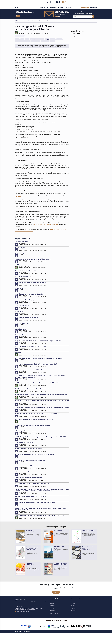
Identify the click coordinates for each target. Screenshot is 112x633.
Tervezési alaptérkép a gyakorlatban (88, 531)
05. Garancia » (20, 247)
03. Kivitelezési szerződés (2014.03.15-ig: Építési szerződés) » (33, 259)
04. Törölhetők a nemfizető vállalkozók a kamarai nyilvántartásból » (37, 364)
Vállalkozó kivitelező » (23, 305)
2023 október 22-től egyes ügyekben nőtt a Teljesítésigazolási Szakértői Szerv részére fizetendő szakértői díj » (41, 509)
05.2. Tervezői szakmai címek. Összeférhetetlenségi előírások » (35, 454)
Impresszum (73, 610)
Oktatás (72, 612)
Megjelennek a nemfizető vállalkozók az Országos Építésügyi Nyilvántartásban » (39, 358)
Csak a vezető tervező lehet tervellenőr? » (29, 448)
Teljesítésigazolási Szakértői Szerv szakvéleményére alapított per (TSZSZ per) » (39, 515)
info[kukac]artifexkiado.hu (22, 605)
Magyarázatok (53, 7)
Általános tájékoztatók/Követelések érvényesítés (46, 224)
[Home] (56, 2)
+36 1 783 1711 (20, 606)
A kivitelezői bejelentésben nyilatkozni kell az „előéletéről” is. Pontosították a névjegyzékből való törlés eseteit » (40, 376)
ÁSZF (72, 607)
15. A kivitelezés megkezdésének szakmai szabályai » (31, 346)
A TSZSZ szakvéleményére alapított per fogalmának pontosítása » (35, 502)
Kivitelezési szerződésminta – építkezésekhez (30, 532)
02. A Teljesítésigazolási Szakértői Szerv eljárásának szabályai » (34, 389)
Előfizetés (86, 7)
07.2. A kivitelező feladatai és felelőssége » (28, 466)
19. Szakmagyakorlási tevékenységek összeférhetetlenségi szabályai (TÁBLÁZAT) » (41, 437)
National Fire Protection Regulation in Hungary (60, 564)
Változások (68, 7)
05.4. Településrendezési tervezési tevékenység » (30, 460)
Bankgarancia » (21, 288)
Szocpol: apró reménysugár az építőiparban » (28, 477)
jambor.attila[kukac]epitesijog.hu (23, 611)
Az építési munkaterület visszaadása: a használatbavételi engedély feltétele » (38, 340)
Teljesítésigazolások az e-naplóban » (26, 431)
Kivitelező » (18, 352)
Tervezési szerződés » (21, 329)
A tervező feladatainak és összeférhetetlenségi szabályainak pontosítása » (37, 413)
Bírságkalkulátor (58, 530)
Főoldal (16, 20)
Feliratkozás (57, 16)
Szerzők (72, 605)
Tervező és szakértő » (21, 241)
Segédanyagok (52, 610)
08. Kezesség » (19, 253)
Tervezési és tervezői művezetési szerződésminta (87, 548)
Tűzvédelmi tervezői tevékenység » (27, 472)
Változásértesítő (74, 601)
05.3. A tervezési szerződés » (25, 265)
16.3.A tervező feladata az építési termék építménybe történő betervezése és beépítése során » (42, 401)
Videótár (51, 608)
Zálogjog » (19, 311)
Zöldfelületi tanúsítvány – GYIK (61, 547)
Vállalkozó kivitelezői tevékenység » (27, 317)
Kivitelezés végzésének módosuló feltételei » (29, 370)
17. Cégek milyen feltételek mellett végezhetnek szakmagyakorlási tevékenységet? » (42, 407)
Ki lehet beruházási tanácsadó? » (25, 442)
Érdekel (17, 15)
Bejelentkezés (93, 7)
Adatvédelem (73, 608)
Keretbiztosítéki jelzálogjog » (25, 300)
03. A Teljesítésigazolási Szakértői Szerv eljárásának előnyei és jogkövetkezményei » (41, 394)
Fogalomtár (61, 7)
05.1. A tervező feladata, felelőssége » (26, 271)
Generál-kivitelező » (22, 323)
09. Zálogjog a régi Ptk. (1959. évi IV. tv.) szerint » (31, 282)
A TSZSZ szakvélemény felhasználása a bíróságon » (30, 496)
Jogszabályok (52, 607)
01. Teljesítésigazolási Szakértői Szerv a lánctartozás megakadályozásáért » (38, 383)
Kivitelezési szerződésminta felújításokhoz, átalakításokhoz (30, 565)
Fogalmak (52, 603)
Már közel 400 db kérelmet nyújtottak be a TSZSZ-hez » (32, 483)
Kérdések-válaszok (43, 7)
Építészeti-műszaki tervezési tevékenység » (30, 294)
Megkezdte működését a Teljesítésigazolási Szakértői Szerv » (34, 419)
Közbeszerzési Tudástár (54, 613)
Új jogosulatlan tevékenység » (24, 335)
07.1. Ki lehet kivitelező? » (24, 276)
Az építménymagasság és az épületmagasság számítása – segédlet (32, 548)
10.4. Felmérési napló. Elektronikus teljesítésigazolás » (33, 425)
